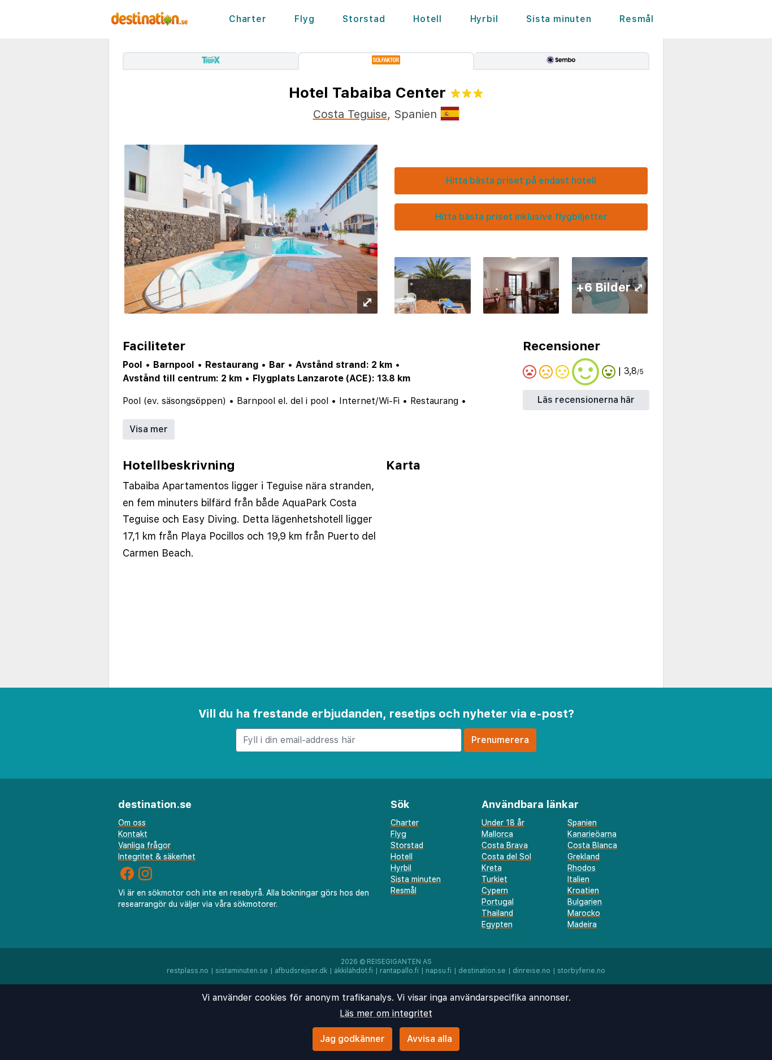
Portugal (498, 901)
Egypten (497, 924)
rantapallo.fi (399, 971)
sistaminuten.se (241, 971)
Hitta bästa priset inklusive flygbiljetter (521, 216)
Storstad (363, 19)
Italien (578, 879)
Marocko (583, 913)
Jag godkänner (352, 1038)
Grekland (583, 856)
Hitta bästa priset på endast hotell (521, 180)
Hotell (427, 19)
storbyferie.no (581, 971)
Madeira (582, 924)
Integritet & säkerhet (157, 856)
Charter (248, 19)
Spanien (582, 822)
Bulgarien (584, 901)
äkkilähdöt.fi (353, 971)
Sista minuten (558, 19)
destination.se (482, 971)
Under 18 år (503, 822)
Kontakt (133, 834)
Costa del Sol (506, 856)
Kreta (492, 867)
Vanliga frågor (144, 845)
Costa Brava (505, 845)
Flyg (304, 19)
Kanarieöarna (592, 834)
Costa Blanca (592, 845)
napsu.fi (439, 971)
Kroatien (583, 890)
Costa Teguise (350, 114)
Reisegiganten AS (399, 962)
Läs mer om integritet (386, 1013)
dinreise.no (531, 971)
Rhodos (581, 867)
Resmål (636, 19)
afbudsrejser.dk (301, 971)
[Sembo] (561, 61)
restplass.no (188, 971)
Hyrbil (484, 19)
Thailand (497, 913)
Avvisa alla (429, 1038)
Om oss (132, 822)
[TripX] (210, 61)
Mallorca (497, 834)
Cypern (495, 890)
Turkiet (495, 879)
